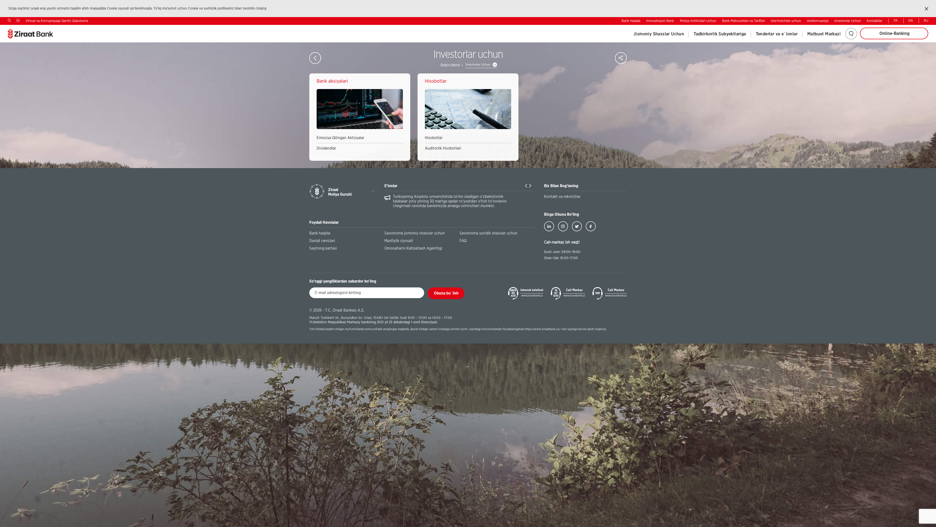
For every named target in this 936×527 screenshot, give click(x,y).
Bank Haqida (631, 21)
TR (895, 20)
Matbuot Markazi (824, 34)
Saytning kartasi (323, 248)
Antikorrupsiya (818, 21)
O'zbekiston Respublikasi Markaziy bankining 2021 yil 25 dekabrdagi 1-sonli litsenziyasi (373, 322)
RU (926, 20)
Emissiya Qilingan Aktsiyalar (340, 138)
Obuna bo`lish (446, 293)
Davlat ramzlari (322, 241)
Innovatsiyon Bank (660, 21)
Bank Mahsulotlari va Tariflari (743, 21)
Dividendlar (326, 148)
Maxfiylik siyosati (398, 241)
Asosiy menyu (450, 64)
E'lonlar (390, 186)
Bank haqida (319, 233)
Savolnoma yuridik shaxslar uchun (488, 233)
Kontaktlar (874, 21)
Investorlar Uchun (847, 21)
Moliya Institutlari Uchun (698, 21)
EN (910, 20)
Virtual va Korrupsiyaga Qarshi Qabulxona (57, 21)
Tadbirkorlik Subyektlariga (720, 34)
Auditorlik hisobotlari (443, 148)
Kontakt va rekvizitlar (562, 197)
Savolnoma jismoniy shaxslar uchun (414, 233)
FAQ (463, 241)
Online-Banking (894, 33)
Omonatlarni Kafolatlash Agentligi (413, 248)
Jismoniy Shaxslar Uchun (659, 34)
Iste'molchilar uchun (786, 21)
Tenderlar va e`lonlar (777, 34)
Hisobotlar (434, 138)
